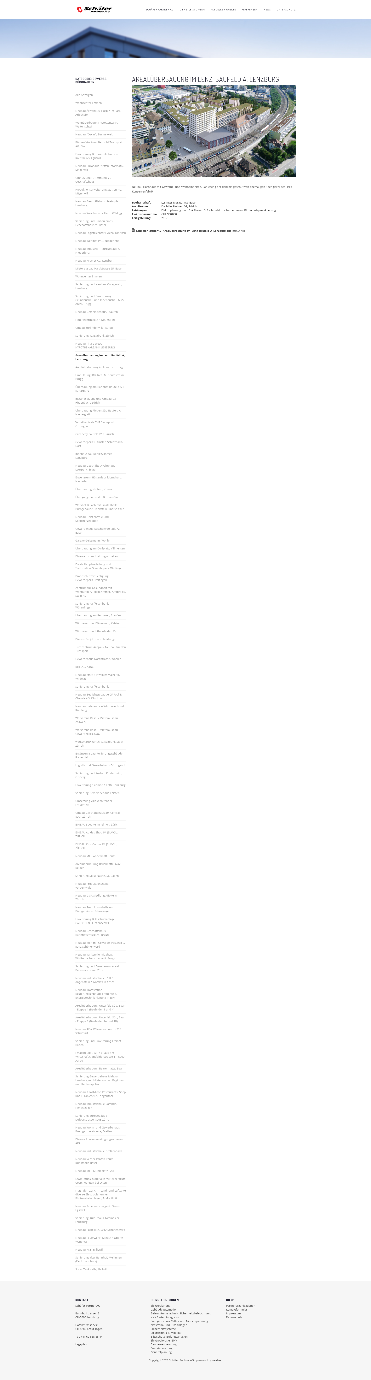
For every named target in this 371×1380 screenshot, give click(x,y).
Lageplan (81, 1344)
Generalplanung (161, 1352)
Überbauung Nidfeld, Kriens (93, 489)
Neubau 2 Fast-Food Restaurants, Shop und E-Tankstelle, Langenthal (100, 1094)
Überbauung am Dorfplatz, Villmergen (100, 548)
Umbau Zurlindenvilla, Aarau (94, 327)
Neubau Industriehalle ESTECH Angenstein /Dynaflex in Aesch (95, 980)
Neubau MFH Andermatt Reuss (95, 856)
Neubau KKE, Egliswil (89, 1249)
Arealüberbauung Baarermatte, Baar (99, 1068)
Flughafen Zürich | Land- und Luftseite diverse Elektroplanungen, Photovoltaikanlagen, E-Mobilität (100, 1194)
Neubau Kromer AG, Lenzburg (94, 260)
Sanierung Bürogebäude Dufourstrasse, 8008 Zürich (93, 1117)
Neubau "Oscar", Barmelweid (94, 134)
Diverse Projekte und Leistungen (96, 639)
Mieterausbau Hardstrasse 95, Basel (98, 268)
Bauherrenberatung (164, 1344)
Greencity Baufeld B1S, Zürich (94, 434)
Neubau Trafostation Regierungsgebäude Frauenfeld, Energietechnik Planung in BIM (96, 993)
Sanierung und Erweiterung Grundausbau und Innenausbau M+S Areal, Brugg (99, 300)
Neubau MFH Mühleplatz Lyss (94, 1171)
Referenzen (250, 9)
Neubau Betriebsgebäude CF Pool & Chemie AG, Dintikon (98, 696)
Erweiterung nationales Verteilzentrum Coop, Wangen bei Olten (100, 1180)
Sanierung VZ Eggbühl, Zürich (94, 335)
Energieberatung (162, 1348)
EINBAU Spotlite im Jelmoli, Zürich (97, 824)
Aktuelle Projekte (223, 9)
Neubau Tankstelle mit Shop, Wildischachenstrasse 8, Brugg (95, 956)
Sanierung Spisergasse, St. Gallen (97, 876)
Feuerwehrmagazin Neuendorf (95, 320)
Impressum (233, 1313)
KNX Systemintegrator (165, 1317)
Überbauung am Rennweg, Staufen (98, 615)
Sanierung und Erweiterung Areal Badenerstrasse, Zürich (97, 968)
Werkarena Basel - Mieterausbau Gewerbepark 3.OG (96, 732)
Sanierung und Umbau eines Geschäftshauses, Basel (94, 223)
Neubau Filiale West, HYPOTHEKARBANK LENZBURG (95, 345)
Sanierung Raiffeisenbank (92, 686)
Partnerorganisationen (240, 1305)
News (267, 9)
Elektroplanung (160, 1305)
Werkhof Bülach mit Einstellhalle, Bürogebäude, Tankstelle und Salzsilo (99, 507)
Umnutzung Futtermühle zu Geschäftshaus (93, 179)
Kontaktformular (236, 1309)
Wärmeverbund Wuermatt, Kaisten (98, 623)
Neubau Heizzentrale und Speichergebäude (92, 519)
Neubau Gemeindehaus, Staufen (96, 312)
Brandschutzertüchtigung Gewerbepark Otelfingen (92, 578)
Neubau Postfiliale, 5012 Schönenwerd (100, 1230)
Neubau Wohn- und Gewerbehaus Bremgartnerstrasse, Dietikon (97, 1129)
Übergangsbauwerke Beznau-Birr (96, 497)
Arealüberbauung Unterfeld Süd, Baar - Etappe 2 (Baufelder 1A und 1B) (100, 1019)
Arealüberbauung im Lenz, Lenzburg (99, 367)
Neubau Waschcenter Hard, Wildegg (99, 213)
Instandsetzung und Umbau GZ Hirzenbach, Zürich (95, 400)
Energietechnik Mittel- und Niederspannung (179, 1321)
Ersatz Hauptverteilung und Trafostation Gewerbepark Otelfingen (99, 566)
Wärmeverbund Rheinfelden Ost (96, 631)
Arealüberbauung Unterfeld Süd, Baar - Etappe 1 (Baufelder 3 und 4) (100, 1007)
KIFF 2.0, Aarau (84, 667)
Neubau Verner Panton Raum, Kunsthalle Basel (94, 1161)
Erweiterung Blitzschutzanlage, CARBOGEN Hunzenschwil (95, 921)
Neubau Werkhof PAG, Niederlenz (97, 241)
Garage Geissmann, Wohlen (93, 540)
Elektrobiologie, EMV (164, 1340)
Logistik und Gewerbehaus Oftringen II (100, 765)
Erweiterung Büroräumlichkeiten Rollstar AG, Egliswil (96, 156)
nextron (217, 1360)
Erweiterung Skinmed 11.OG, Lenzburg (100, 785)
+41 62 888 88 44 (91, 1336)
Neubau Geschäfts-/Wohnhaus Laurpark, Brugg (95, 467)
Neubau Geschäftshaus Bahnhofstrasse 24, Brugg (92, 933)
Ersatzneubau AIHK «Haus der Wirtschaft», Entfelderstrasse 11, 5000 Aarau (99, 1056)
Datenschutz (286, 9)
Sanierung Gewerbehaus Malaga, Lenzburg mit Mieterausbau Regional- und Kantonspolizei (99, 1080)
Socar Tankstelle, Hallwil (91, 1269)
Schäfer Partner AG (160, 9)
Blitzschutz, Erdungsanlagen (169, 1336)
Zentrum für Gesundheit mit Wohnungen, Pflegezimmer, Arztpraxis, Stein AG (100, 591)
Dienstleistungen (192, 9)
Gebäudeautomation (164, 1309)
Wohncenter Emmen (88, 103)
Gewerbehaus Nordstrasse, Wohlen (98, 659)
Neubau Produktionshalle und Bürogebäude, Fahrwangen (94, 909)
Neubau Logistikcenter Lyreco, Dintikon (100, 233)
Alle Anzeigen (84, 95)
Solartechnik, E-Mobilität (166, 1333)
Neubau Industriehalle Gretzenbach (98, 1151)
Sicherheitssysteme (163, 1329)
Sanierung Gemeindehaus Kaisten (97, 793)
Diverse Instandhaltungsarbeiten (96, 556)
